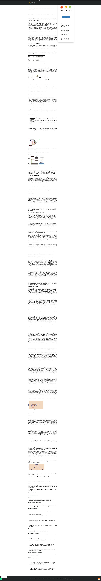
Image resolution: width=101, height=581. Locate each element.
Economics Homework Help (65, 26)
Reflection (30, 497)
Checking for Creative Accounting (34, 538)
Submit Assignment (66, 17)
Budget (30, 557)
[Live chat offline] (99, 579)
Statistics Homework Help (64, 29)
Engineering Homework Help (65, 38)
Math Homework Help (64, 34)
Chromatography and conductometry (34, 508)
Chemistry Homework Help (65, 33)
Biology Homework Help (64, 35)
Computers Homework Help (65, 39)
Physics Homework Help (64, 31)
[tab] (42, 493)
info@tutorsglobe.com (38, 0)
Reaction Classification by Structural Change (35, 514)
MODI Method (31, 547)
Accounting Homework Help (65, 25)
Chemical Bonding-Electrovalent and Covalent (35, 552)
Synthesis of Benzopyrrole (32, 528)
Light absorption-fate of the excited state (35, 8)
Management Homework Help (65, 30)
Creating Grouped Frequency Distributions (35, 502)
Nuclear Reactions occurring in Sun (34, 533)
